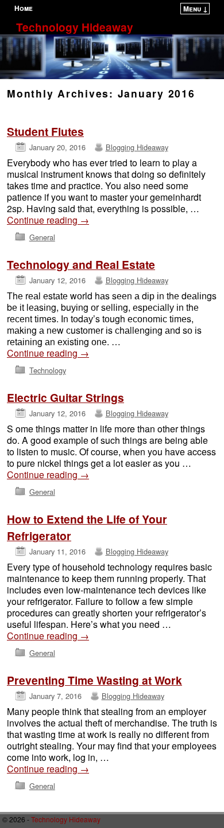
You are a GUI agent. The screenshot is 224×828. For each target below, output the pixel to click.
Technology (47, 370)
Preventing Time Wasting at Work (94, 680)
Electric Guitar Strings (65, 397)
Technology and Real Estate (81, 264)
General (42, 237)
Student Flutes (45, 131)
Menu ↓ (195, 8)
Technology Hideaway (74, 27)
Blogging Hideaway (137, 147)
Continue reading (48, 220)
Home (23, 8)
